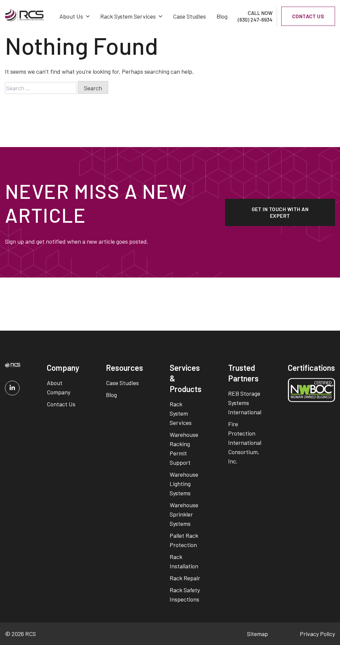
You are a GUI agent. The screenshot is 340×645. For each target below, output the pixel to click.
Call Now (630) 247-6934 (255, 16)
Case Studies (189, 16)
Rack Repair (185, 578)
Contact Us (61, 404)
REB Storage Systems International (244, 403)
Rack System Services (128, 16)
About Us (71, 16)
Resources (124, 367)
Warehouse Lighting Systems (184, 484)
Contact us (308, 16)
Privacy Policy (317, 633)
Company (63, 367)
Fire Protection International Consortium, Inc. (244, 442)
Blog (221, 16)
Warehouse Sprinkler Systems (184, 514)
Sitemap (257, 633)
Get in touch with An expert (280, 212)
